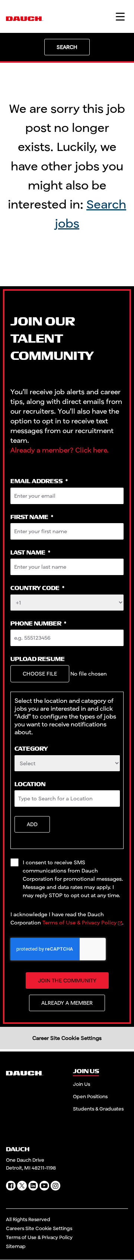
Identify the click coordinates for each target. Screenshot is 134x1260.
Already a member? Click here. (59, 450)
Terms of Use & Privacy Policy (79, 922)
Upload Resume (37, 659)
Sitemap (16, 1246)
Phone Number (38, 624)
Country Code (37, 588)
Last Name (30, 553)
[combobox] (67, 763)
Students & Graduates (98, 1109)
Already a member (67, 1003)
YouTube (44, 1185)
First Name (31, 517)
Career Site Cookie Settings (67, 1038)
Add (32, 824)
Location (30, 784)
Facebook (11, 1185)
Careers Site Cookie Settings (39, 1228)
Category (31, 749)
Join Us (81, 1084)
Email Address (39, 481)
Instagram (55, 1185)
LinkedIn (33, 1185)
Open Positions (90, 1096)
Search (67, 47)
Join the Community (67, 980)
